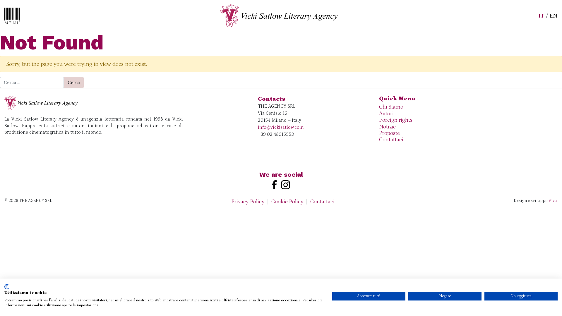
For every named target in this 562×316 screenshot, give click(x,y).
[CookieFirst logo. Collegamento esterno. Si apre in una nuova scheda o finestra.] (6, 286)
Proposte (389, 133)
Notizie (387, 127)
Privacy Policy (248, 202)
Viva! (553, 200)
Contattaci (391, 140)
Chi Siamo (391, 107)
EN (553, 16)
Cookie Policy (287, 202)
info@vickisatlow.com (281, 127)
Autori (386, 114)
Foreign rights (395, 120)
